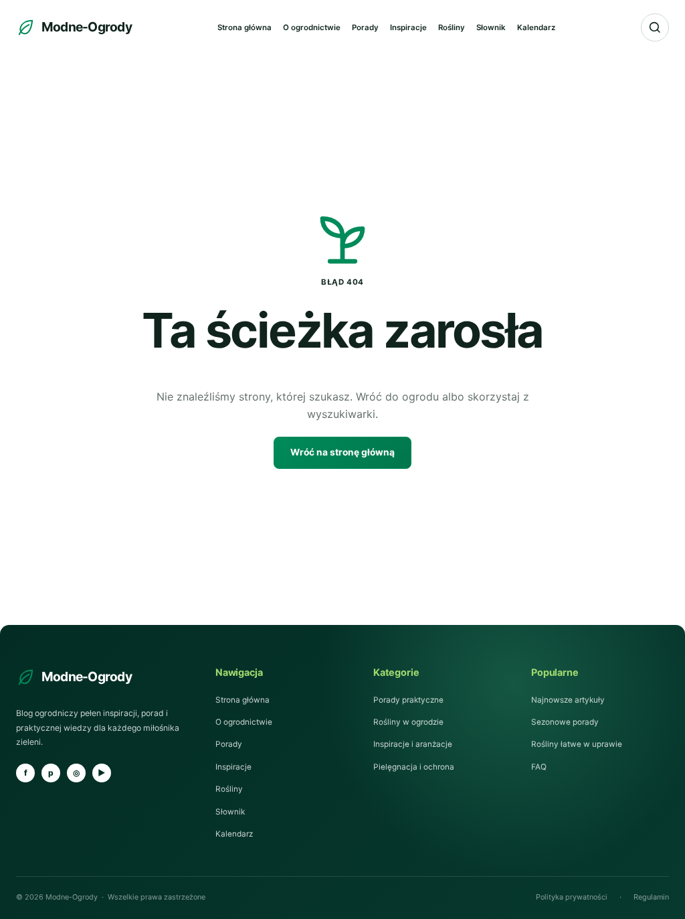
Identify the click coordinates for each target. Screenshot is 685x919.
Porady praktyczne (408, 700)
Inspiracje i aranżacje (412, 744)
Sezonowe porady (565, 722)
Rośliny (451, 27)
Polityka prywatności (571, 897)
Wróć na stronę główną (342, 452)
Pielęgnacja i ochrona (413, 767)
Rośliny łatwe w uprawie (576, 744)
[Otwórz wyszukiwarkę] (655, 27)
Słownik (491, 27)
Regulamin (651, 897)
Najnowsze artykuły (568, 700)
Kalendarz (536, 27)
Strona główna (244, 27)
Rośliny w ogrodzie (408, 722)
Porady (365, 27)
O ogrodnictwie (311, 27)
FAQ (539, 767)
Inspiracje (408, 27)
